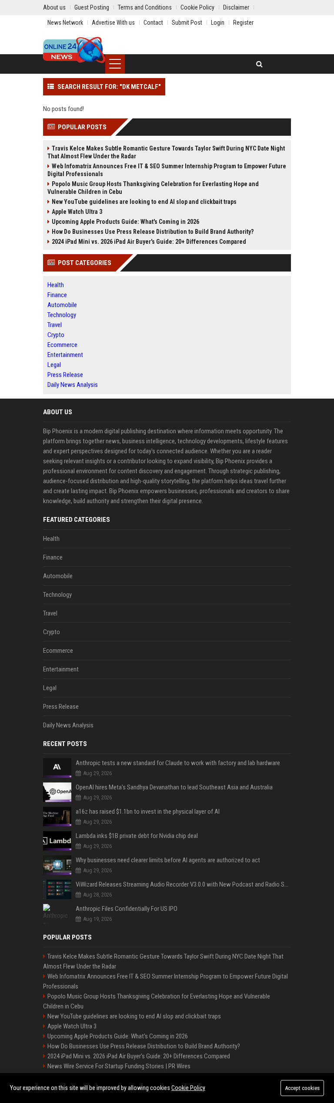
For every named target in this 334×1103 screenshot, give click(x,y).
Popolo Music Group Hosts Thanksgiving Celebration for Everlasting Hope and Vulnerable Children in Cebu (153, 187)
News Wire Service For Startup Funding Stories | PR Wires (118, 1066)
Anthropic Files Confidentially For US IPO (126, 909)
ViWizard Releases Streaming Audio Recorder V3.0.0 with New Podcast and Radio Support (183, 884)
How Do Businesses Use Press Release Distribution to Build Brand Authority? (153, 231)
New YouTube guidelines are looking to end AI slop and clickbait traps (144, 201)
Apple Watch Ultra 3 (77, 211)
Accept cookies (302, 1088)
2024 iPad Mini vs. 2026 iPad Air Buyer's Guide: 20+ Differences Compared (149, 241)
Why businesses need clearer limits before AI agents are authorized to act (168, 860)
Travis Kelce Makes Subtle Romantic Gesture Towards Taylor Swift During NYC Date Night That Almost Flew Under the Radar (166, 152)
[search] (259, 64)
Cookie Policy (188, 1087)
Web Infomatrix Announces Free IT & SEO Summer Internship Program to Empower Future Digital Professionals (166, 170)
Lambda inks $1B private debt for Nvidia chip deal (137, 836)
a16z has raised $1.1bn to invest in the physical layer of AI (148, 811)
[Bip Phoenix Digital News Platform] (74, 50)
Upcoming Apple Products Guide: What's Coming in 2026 (125, 221)
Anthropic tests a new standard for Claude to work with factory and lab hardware (178, 763)
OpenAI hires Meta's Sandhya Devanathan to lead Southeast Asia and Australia (174, 787)
